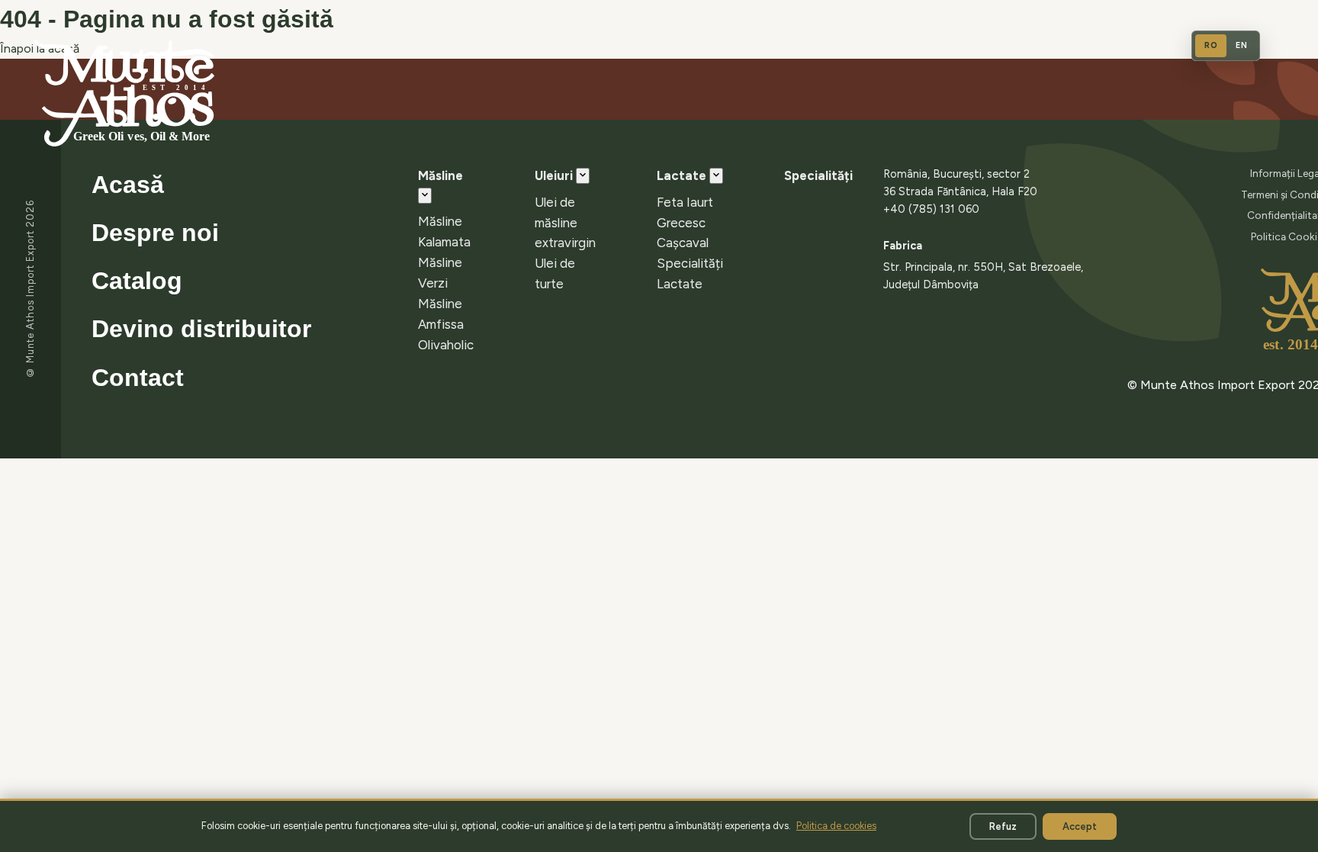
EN (1241, 45)
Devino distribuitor (201, 328)
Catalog (137, 280)
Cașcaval (683, 242)
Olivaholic (446, 344)
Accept (1079, 826)
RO (1210, 45)
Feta (670, 202)
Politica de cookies (836, 825)
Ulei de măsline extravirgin (565, 223)
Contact (138, 377)
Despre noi (155, 232)
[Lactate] (716, 176)
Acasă (128, 184)
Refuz (1003, 826)
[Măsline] (425, 196)
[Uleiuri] (583, 176)
